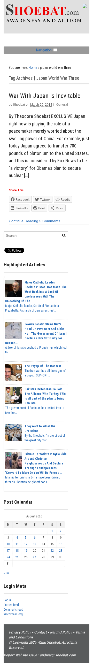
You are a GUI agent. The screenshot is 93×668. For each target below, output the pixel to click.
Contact (40, 632)
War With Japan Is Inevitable (44, 95)
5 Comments (49, 221)
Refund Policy (61, 632)
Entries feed (11, 605)
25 (17, 557)
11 (17, 544)
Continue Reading (23, 221)
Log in (8, 600)
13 (34, 544)
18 (17, 550)
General (62, 104)
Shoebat (19, 104)
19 (25, 550)
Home (33, 67)
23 (60, 550)
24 (8, 557)
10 (8, 544)
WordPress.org (13, 614)
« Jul (7, 573)
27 (34, 557)
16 (60, 544)
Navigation (44, 50)
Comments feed (13, 609)
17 (8, 550)
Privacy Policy (20, 632)
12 (25, 544)
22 (52, 550)
